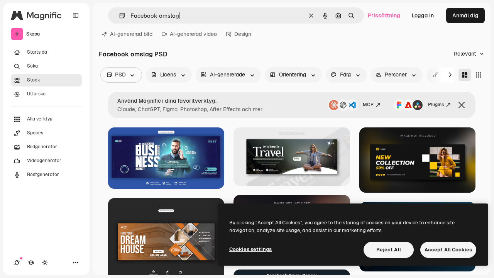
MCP (368, 105)
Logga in (423, 15)
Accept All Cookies (448, 249)
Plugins (436, 105)
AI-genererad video (193, 34)
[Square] (478, 75)
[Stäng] (461, 105)
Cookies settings (250, 249)
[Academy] (31, 262)
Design (242, 34)
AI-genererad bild (131, 34)
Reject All (388, 249)
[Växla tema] (45, 262)
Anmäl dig (465, 15)
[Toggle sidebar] (75, 15)
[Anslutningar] (17, 262)
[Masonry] (464, 75)
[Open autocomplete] (119, 16)
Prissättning (384, 15)
